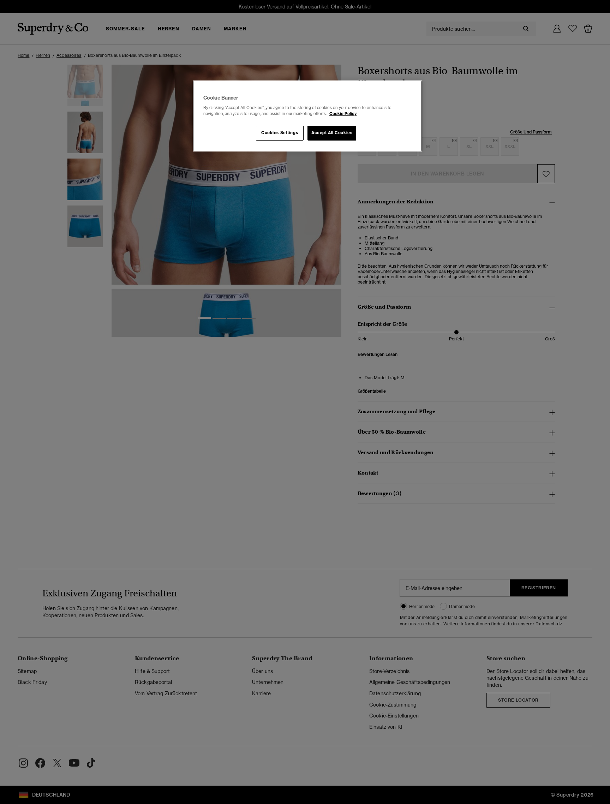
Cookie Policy (343, 113)
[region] (307, 116)
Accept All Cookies (331, 132)
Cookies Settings (279, 132)
